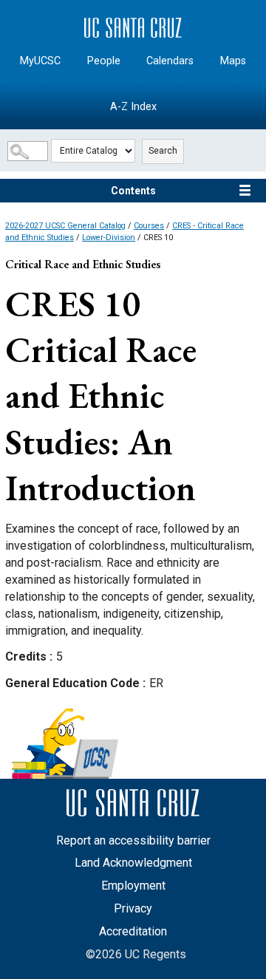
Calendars (170, 61)
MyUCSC (40, 61)
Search (163, 151)
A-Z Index (133, 106)
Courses (149, 226)
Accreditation (133, 931)
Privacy (133, 908)
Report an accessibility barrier (133, 840)
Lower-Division (108, 237)
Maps (233, 61)
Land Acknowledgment (133, 863)
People (103, 61)
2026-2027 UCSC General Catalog (65, 226)
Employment (133, 886)
